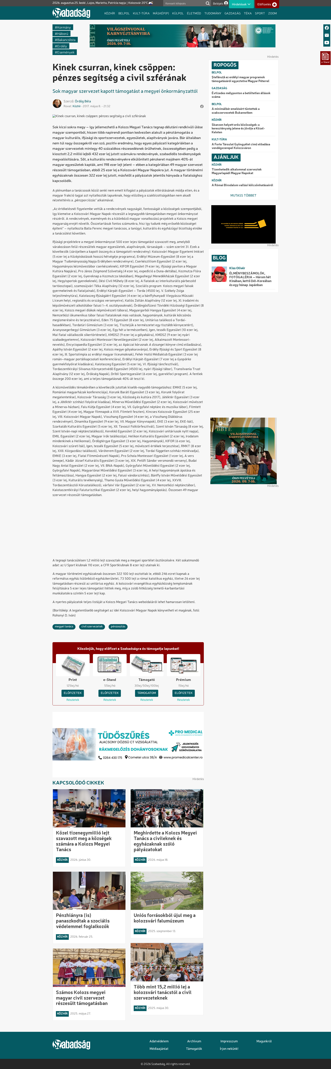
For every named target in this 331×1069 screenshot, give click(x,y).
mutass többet (243, 195)
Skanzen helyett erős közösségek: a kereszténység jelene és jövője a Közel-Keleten (238, 128)
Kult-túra (141, 13)
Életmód (194, 13)
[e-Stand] (325, 58)
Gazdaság (232, 13)
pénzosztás (118, 626)
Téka (248, 13)
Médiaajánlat (159, 1049)
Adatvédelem (159, 1041)
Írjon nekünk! (229, 1049)
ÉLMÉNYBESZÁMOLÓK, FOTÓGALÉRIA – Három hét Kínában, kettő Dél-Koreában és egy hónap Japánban (250, 279)
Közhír (109, 13)
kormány (64, 27)
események (66, 52)
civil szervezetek (92, 626)
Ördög (79, 101)
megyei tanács (64, 626)
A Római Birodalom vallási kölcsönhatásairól (242, 185)
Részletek (72, 700)
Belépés (218, 3)
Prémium (183, 680)
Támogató (146, 680)
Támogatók (194, 1049)
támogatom (146, 693)
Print (73, 680)
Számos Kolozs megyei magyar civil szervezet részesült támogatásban (82, 998)
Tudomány (212, 13)
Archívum (194, 1041)
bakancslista (66, 39)
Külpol (178, 13)
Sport (260, 13)
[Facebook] (326, 28)
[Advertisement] (128, 528)
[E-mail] (326, 35)
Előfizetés (264, 4)
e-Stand (109, 680)
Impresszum (229, 1041)
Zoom (272, 13)
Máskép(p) (161, 13)
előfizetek (73, 693)
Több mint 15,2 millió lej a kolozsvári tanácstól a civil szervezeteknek (163, 993)
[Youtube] (326, 43)
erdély (62, 46)
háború (62, 33)
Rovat (67, 106)
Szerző (68, 101)
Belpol (124, 13)
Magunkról (264, 1041)
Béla (87, 101)
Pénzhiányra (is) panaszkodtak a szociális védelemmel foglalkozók (83, 921)
